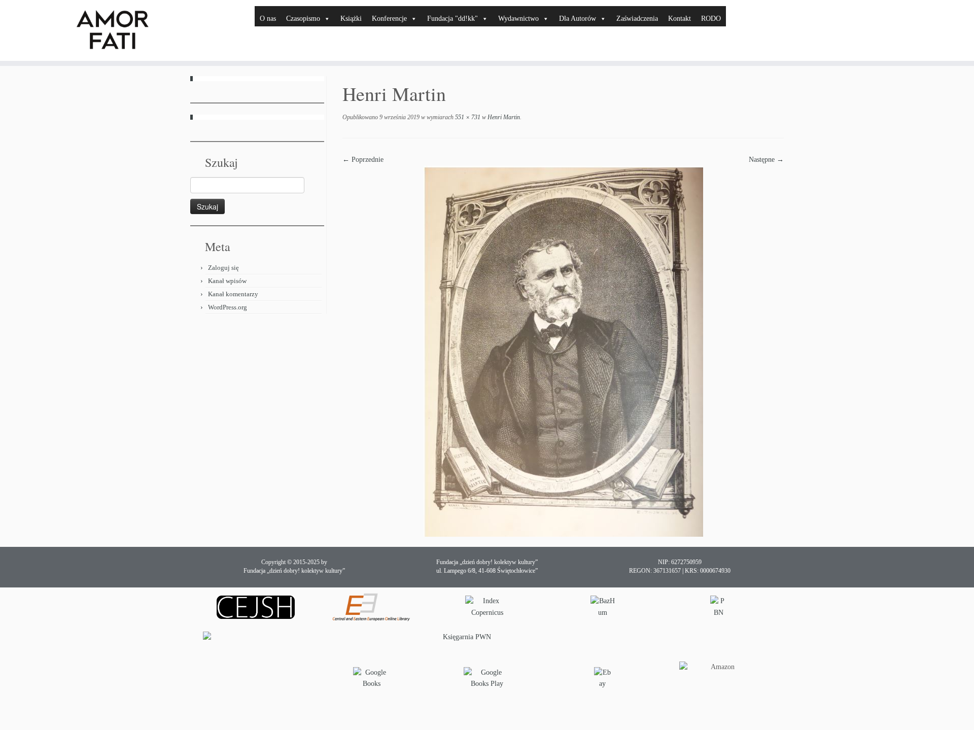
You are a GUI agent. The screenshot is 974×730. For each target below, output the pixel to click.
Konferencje (389, 18)
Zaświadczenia (637, 18)
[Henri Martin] (563, 351)
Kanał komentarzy (233, 294)
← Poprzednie (363, 159)
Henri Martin (503, 117)
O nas (268, 18)
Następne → (766, 159)
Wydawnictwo (518, 18)
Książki (351, 18)
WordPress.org (227, 307)
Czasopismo (303, 18)
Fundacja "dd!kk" (452, 18)
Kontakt (679, 18)
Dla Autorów (577, 18)
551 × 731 (467, 117)
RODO (711, 18)
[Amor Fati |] (112, 30)
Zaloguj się (223, 267)
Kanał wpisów (227, 281)
